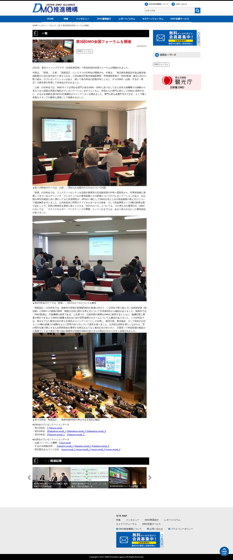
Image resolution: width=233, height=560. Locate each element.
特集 (66, 18)
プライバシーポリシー (181, 529)
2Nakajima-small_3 (96, 431)
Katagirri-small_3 (100, 446)
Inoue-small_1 (68, 449)
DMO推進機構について (158, 4)
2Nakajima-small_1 (56, 431)
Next (149, 477)
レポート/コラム (127, 18)
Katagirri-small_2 (82, 446)
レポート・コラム (47, 25)
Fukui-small (65, 442)
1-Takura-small (54, 428)
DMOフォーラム (161, 64)
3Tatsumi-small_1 (56, 434)
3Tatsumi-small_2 (75, 434)
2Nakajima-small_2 (76, 431)
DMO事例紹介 (104, 18)
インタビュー (82, 18)
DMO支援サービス (179, 18)
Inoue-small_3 (98, 449)
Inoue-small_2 (83, 449)
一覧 (58, 25)
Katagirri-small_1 (65, 446)
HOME (50, 18)
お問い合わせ (181, 4)
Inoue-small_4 (113, 449)
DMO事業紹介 (152, 520)
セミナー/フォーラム (152, 18)
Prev (29, 477)
